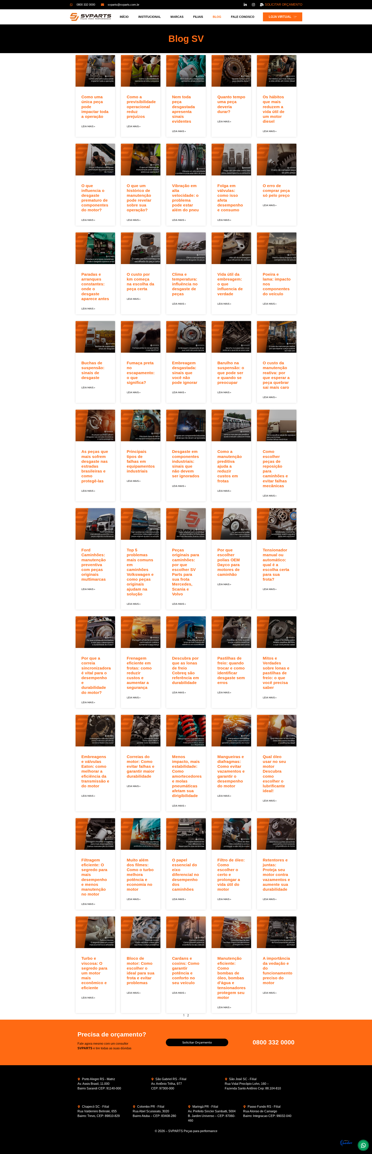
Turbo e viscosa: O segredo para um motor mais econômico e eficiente (94, 973)
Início (124, 16)
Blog (217, 16)
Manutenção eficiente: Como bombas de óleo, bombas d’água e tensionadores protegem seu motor (231, 978)
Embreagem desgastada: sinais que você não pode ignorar (184, 373)
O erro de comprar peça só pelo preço (276, 190)
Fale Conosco (242, 16)
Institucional (149, 16)
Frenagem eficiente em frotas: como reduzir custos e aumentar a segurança (139, 673)
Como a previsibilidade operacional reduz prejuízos (141, 107)
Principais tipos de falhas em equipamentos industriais (141, 461)
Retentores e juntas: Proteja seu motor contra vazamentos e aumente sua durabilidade (276, 874)
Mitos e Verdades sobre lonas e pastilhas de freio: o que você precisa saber (276, 673)
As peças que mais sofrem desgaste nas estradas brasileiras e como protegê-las (94, 466)
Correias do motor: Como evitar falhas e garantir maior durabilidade (140, 766)
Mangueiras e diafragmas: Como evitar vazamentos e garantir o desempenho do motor (231, 771)
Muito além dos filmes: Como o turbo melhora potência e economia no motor (140, 874)
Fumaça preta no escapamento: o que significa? (141, 373)
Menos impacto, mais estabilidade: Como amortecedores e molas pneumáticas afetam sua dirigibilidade (187, 776)
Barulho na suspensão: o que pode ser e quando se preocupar (230, 373)
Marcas (176, 16)
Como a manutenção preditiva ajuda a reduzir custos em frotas (229, 466)
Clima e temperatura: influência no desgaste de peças (185, 284)
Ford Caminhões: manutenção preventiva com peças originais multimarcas (93, 564)
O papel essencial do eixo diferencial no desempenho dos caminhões (185, 874)
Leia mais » (88, 126)
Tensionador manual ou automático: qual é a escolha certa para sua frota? (276, 564)
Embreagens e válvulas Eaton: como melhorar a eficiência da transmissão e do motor (95, 771)
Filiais (198, 16)
